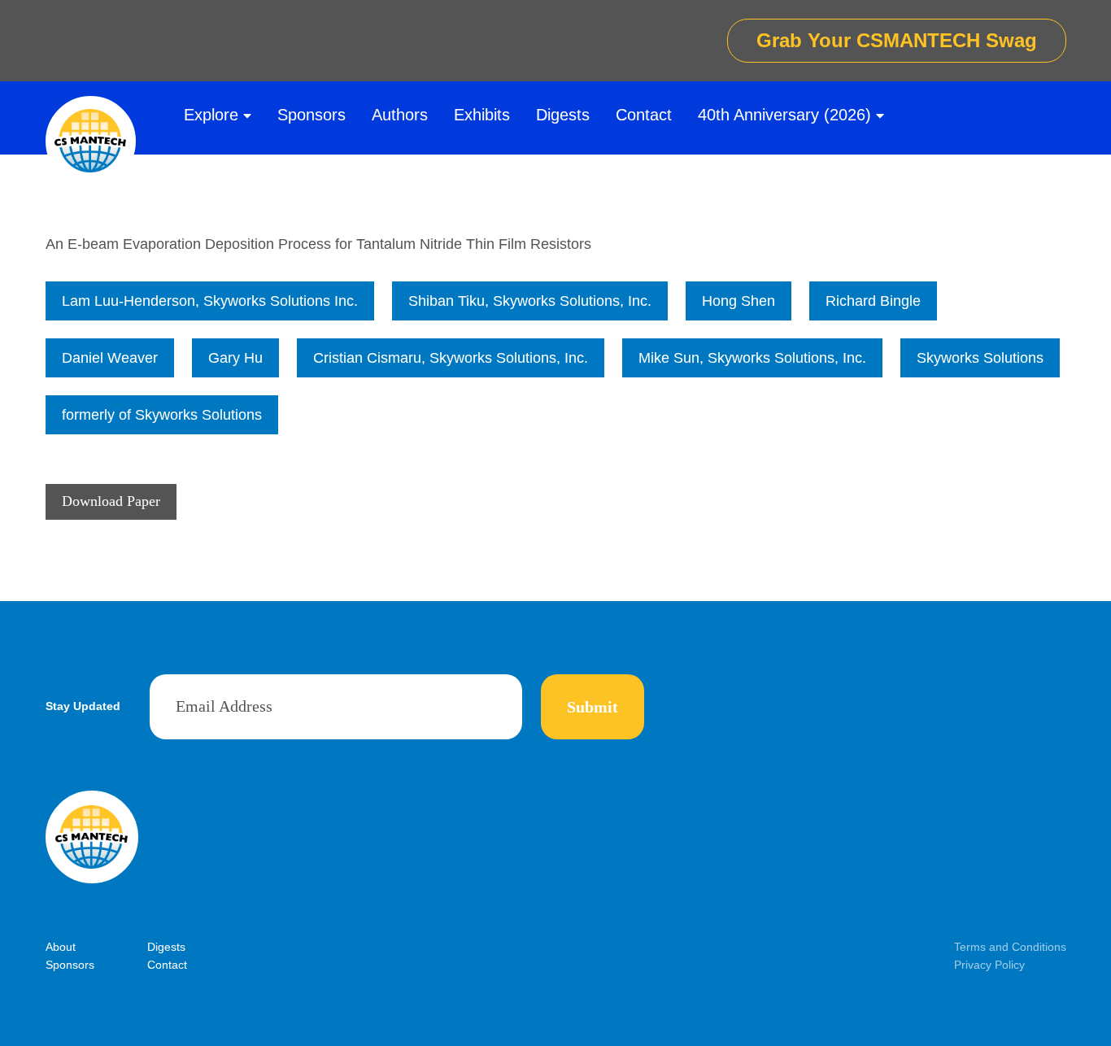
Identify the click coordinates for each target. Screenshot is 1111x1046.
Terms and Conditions (1010, 946)
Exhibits (482, 115)
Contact (644, 115)
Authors (400, 115)
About (61, 946)
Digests (563, 115)
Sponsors (311, 115)
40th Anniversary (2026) (784, 115)
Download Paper (111, 501)
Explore (211, 115)
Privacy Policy (989, 964)
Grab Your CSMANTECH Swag (896, 40)
